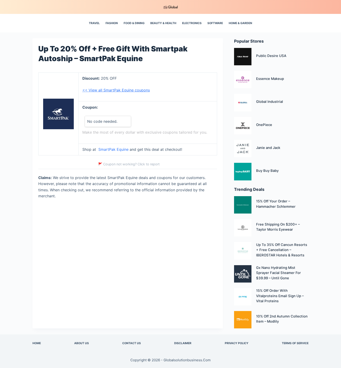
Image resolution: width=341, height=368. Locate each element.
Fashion (112, 23)
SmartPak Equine (113, 149)
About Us (81, 343)
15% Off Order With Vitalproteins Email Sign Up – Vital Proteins (280, 296)
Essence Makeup (270, 79)
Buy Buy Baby (267, 171)
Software (215, 23)
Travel (94, 23)
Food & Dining (134, 23)
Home (36, 343)
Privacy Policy (236, 343)
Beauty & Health (163, 23)
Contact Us (131, 343)
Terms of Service (295, 343)
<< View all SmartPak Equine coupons (116, 90)
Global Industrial (269, 102)
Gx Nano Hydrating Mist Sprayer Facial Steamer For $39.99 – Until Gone (278, 273)
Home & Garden (240, 23)
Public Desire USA (271, 56)
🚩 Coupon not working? (129, 164)
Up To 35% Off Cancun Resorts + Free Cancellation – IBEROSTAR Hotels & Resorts (281, 250)
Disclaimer (182, 343)
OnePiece (264, 125)
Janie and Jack (268, 148)
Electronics (192, 23)
